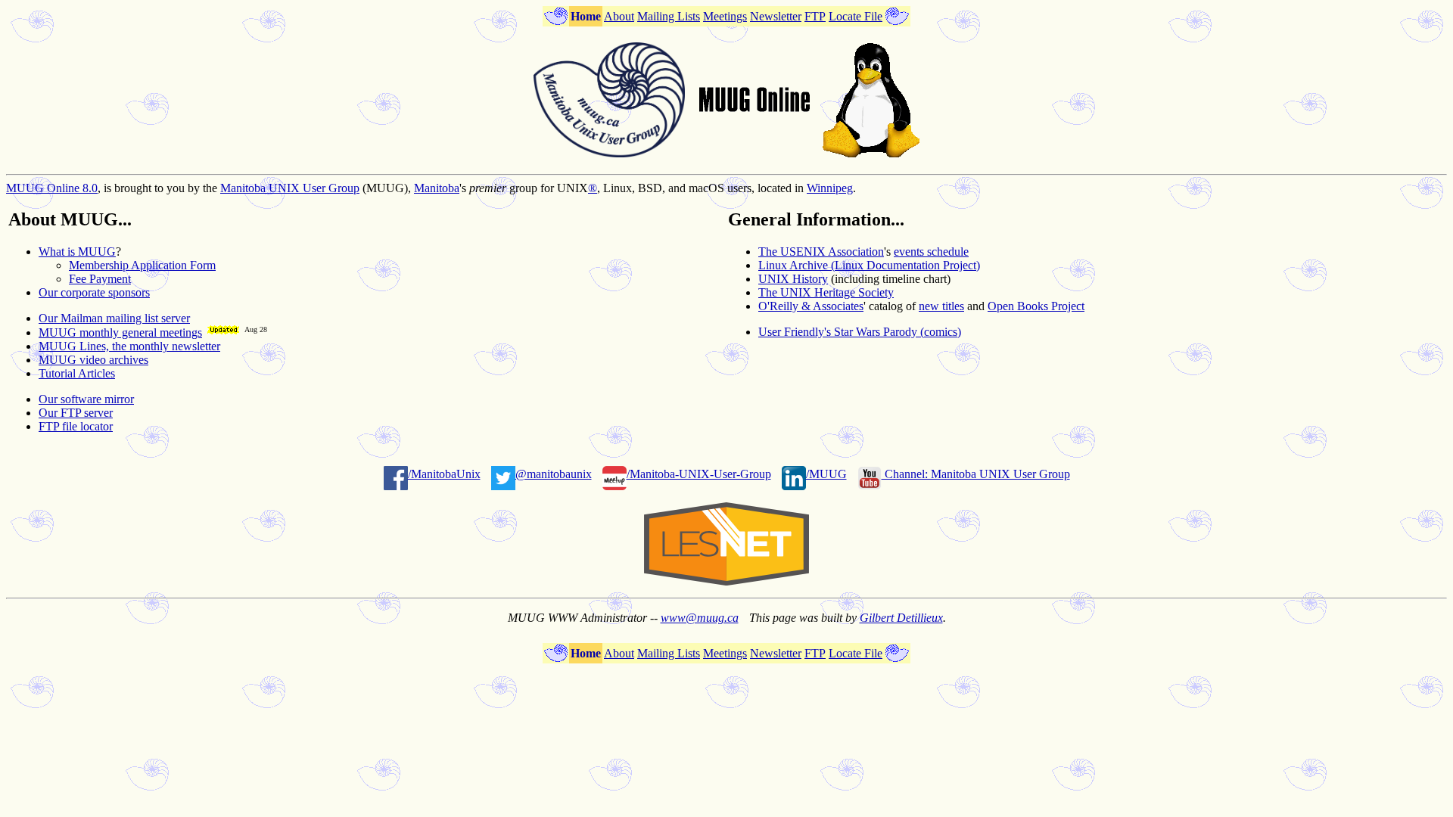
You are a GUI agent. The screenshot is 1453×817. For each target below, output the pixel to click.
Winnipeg (830, 188)
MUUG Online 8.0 (52, 188)
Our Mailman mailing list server (114, 318)
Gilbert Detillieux (901, 617)
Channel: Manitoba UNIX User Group (976, 474)
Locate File (855, 16)
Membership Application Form (142, 265)
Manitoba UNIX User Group (289, 188)
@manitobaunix (553, 474)
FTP (815, 16)
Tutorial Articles (77, 373)
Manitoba (436, 188)
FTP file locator (76, 426)
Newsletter (775, 16)
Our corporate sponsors (94, 292)
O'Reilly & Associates (810, 306)
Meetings (725, 16)
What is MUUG (77, 251)
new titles (941, 306)
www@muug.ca (700, 617)
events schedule (931, 251)
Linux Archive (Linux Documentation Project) (869, 265)
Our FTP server (76, 412)
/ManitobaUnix (444, 474)
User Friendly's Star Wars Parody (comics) (859, 331)
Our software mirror (86, 399)
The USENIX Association (821, 251)
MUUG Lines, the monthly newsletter (129, 346)
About (619, 16)
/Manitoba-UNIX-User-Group (699, 474)
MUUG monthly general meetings (120, 332)
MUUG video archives (93, 359)
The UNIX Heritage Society (826, 292)
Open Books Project (1036, 306)
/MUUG (826, 474)
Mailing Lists (668, 16)
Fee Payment (100, 278)
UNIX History (793, 278)
